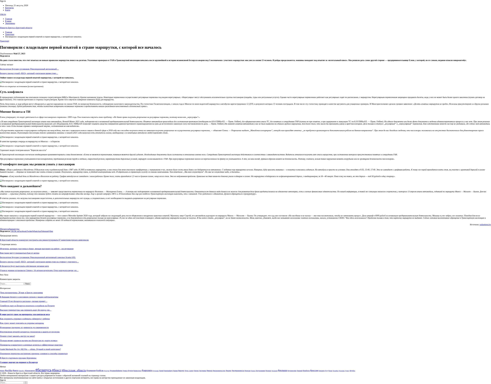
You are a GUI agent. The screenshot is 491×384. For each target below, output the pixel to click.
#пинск (253, 370)
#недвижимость (238, 371)
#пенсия (247, 371)
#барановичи (30, 371)
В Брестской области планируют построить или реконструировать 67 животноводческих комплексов (44, 240)
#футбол (352, 371)
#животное (137, 371)
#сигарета (322, 371)
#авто (15, 370)
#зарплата (147, 370)
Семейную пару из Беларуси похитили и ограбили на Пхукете (27, 306)
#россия (314, 370)
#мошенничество (219, 371)
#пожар (268, 371)
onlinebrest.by (485, 225)
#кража (175, 371)
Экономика (10, 23)
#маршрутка (14, 229)
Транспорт (4, 41)
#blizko (2, 371)
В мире (8, 21)
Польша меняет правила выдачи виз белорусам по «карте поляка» (29, 340)
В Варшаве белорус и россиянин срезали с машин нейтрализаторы (29, 297)
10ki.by (3, 14)
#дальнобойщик (116, 371)
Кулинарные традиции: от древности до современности (24, 327)
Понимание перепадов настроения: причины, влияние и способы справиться (34, 353)
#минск (209, 371)
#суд (326, 371)
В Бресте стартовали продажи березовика (18, 358)
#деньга (125, 371)
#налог (228, 371)
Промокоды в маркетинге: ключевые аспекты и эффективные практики (31, 345)
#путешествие (292, 371)
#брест (56, 370)
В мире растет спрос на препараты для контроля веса (25, 314)
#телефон (335, 370)
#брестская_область (74, 370)
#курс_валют (189, 371)
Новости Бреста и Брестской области (16, 28)
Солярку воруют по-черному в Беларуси (19, 362)
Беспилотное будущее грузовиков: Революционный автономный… (29, 69)
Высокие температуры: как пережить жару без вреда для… (25, 310)
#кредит (181, 371)
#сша (330, 371)
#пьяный (299, 371)
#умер (347, 370)
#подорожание (260, 371)
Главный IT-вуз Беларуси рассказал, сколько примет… (23, 301)
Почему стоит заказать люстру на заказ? (17, 336)
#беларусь (4, 229)
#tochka (8, 370)
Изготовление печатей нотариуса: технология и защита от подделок (30, 332)
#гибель (100, 370)
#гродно (106, 370)
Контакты (9, 8)
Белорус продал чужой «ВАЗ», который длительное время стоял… (29, 73)
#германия (91, 370)
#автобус (21, 370)
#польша (282, 370)
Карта (7, 10)
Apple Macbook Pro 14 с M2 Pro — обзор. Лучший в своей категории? (30, 349)
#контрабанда (168, 371)
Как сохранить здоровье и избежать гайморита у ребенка (25, 319)
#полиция (274, 370)
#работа (306, 371)
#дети (130, 370)
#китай (161, 371)
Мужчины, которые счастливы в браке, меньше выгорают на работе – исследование (37, 249)
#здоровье (155, 370)
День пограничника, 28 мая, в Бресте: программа (21, 293)
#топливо (342, 370)
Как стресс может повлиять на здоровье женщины (22, 323)
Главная (8, 19)
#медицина (202, 371)
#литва (196, 371)
